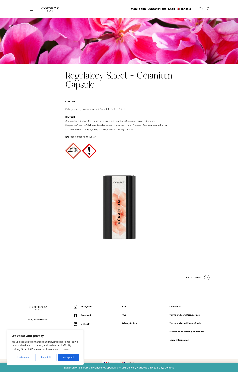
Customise (23, 357)
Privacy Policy (129, 323)
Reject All (46, 357)
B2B (124, 306)
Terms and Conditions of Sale (185, 323)
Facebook (86, 315)
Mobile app (138, 8)
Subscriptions (157, 8)
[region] (45, 347)
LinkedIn (85, 324)
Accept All (68, 357)
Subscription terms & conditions (187, 331)
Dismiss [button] (169, 367)
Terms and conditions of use (185, 315)
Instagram (86, 306)
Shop (171, 8)
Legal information (179, 340)
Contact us (175, 306)
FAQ (124, 315)
